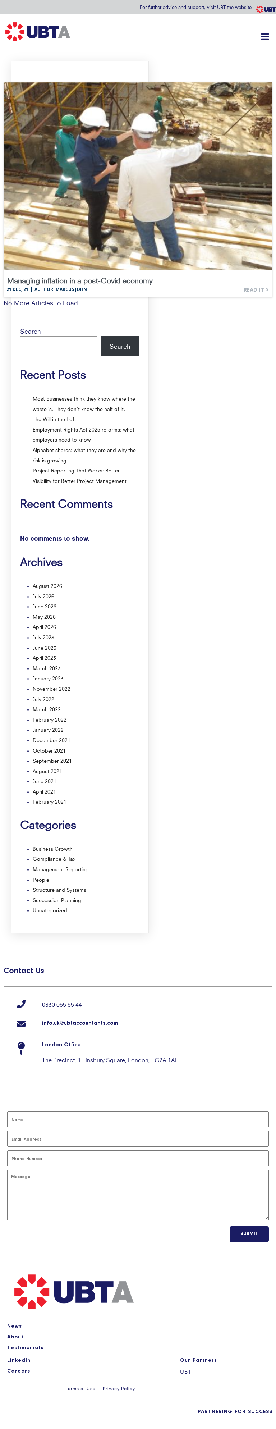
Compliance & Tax (54, 858)
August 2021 (47, 770)
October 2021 (49, 750)
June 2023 (44, 647)
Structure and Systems (59, 889)
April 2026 (44, 626)
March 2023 (47, 667)
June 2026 (44, 605)
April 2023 (44, 657)
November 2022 (51, 688)
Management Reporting (61, 868)
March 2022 (47, 708)
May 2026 (44, 616)
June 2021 (44, 780)
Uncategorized (50, 909)
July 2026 (43, 595)
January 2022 (48, 729)
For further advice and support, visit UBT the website (196, 6)
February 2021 (49, 801)
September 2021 (52, 760)
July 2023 (43, 636)
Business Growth (53, 848)
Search (30, 330)
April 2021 (44, 791)
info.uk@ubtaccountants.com (80, 1023)
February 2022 (49, 719)
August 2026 (47, 585)
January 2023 (48, 677)
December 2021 (51, 739)
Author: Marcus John (60, 289)
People (41, 879)
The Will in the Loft (54, 418)
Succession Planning (57, 899)
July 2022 (43, 698)
